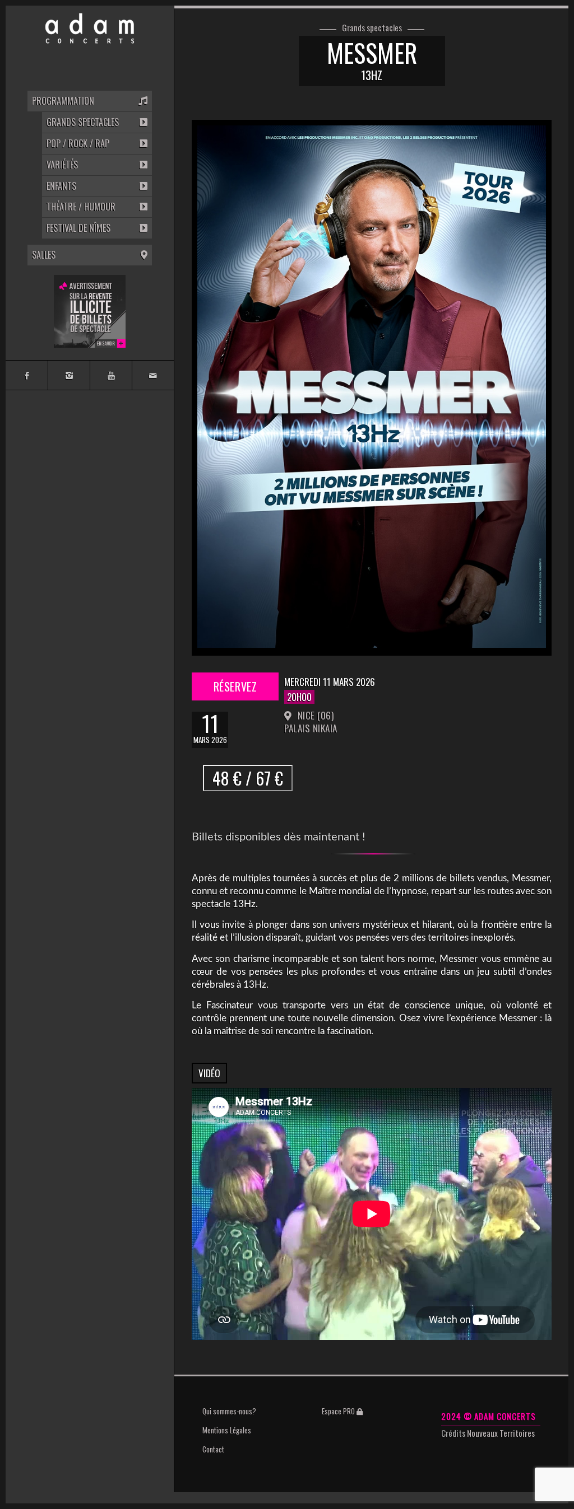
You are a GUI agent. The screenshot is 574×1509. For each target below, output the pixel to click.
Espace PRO (339, 1411)
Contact (213, 1449)
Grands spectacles (372, 28)
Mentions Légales (226, 1430)
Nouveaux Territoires (501, 1433)
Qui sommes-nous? (229, 1411)
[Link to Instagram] (69, 375)
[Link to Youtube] (111, 375)
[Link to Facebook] (27, 375)
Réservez (235, 689)
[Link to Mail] (153, 375)
